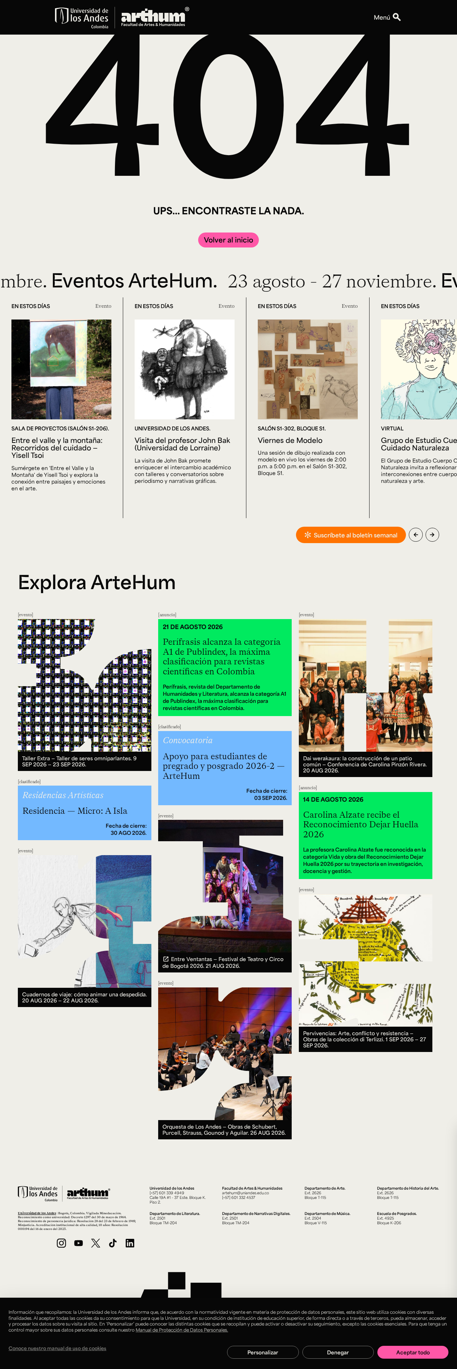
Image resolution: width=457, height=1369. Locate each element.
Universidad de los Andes (37, 1213)
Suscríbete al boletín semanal (355, 535)
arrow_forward (432, 535)
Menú (382, 17)
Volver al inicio (228, 239)
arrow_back (415, 535)
